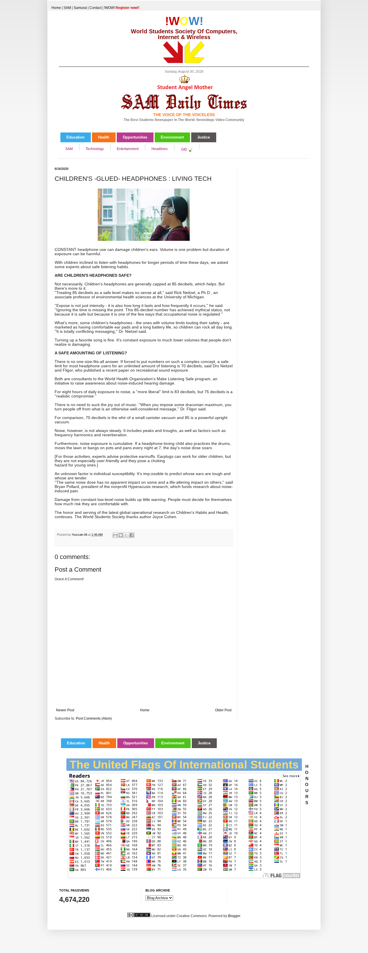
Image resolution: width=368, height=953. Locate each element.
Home (56, 8)
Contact (95, 8)
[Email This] (115, 535)
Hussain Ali (80, 534)
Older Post (223, 710)
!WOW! (121, 8)
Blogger (234, 916)
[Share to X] (126, 535)
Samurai (80, 8)
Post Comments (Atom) (94, 718)
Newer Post (65, 710)
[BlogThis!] (121, 535)
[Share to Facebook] (132, 535)
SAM (67, 8)
